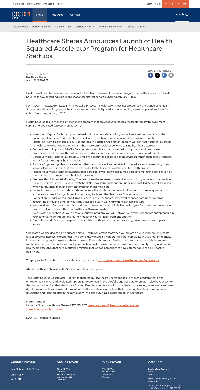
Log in (151, 371)
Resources (56, 14)
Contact (75, 14)
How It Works (33, 4)
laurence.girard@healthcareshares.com (113, 305)
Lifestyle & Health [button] (84, 26)
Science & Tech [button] (63, 26)
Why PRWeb (18, 4)
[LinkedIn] (20, 378)
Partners (61, 371)
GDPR (158, 4)
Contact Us (16, 375)
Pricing (60, 4)
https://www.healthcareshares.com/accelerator (128, 260)
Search (179, 14)
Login (149, 4)
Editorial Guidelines (66, 377)
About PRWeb (63, 369)
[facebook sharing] (150, 76)
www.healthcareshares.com (44, 309)
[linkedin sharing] (164, 76)
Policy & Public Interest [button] (110, 26)
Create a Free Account (175, 4)
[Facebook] (15, 378)
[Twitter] (12, 378)
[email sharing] (171, 76)
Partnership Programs (67, 374)
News (39, 14)
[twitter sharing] (157, 76)
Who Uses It (48, 4)
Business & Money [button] (41, 26)
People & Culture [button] (136, 26)
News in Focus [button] (20, 26)
